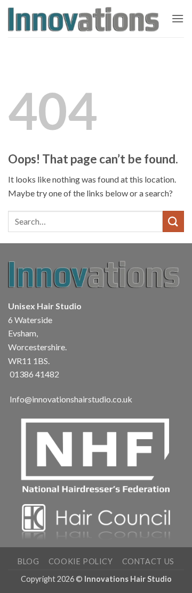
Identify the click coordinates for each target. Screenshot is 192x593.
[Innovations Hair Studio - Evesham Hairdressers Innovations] (85, 18)
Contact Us (148, 561)
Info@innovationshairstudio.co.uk (71, 399)
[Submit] (173, 221)
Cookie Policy (81, 561)
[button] (177, 18)
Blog (28, 561)
